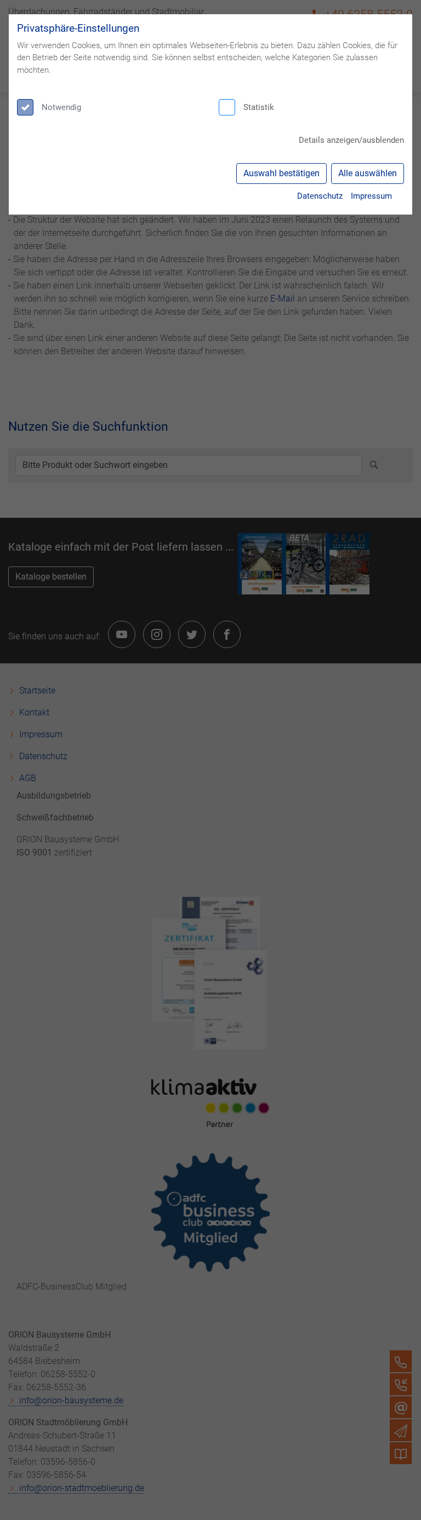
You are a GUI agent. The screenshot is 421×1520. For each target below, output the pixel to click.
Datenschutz (320, 196)
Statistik (258, 107)
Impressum (371, 196)
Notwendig (61, 107)
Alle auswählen (367, 173)
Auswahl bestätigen (281, 173)
